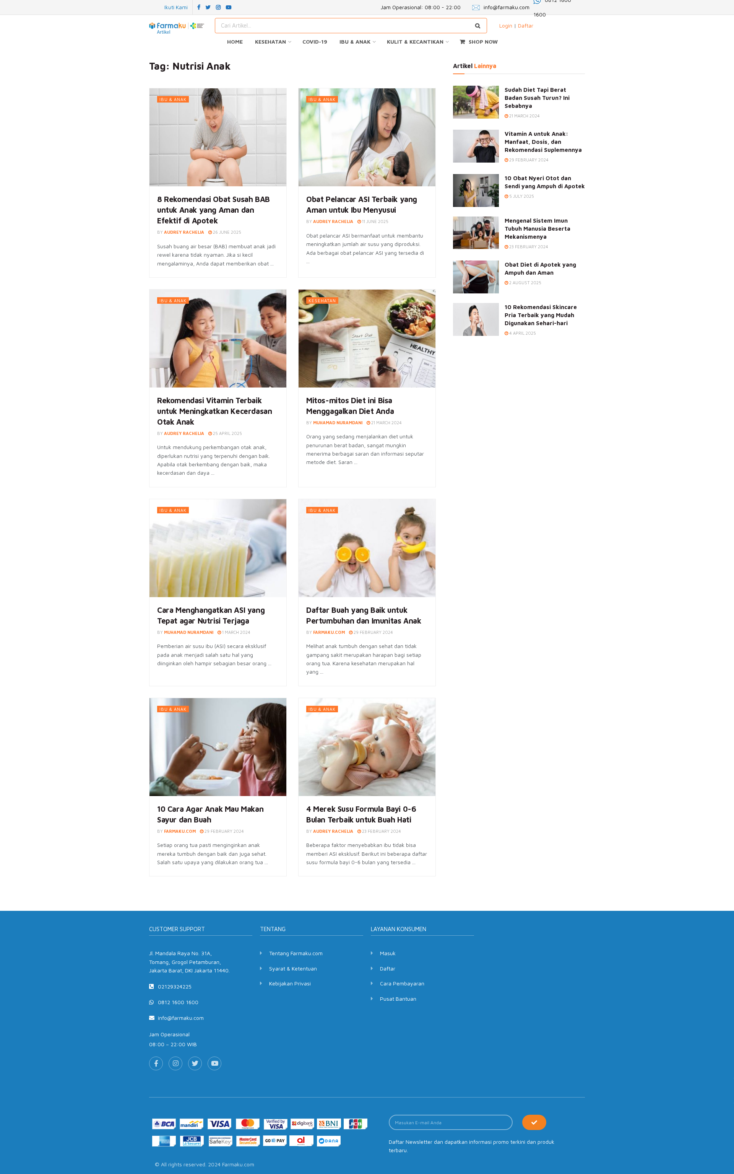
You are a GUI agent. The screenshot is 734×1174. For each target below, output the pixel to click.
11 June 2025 (374, 221)
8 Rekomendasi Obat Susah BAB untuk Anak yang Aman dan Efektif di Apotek (213, 210)
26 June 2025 (226, 232)
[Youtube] (214, 1063)
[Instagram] (175, 1063)
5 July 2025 (521, 196)
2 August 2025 (524, 282)
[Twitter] (195, 1063)
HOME (235, 41)
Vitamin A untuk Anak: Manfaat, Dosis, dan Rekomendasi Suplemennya (543, 141)
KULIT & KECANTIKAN (415, 41)
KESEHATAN (270, 41)
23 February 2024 (381, 831)
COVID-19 (314, 41)
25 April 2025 (227, 433)
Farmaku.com (329, 632)
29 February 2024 (372, 632)
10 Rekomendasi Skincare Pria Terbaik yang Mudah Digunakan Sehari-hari (541, 315)
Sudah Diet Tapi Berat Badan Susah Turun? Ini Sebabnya (537, 97)
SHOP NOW (483, 41)
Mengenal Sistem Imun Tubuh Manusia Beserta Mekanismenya (537, 228)
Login (505, 25)
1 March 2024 (235, 632)
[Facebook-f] (156, 1063)
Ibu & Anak (173, 99)
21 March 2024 (386, 422)
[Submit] (534, 1122)
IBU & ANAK (354, 41)
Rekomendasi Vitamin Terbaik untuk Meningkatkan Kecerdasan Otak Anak (214, 411)
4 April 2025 (522, 333)
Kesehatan (322, 300)
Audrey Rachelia (184, 232)
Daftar (525, 25)
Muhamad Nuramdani (337, 422)
